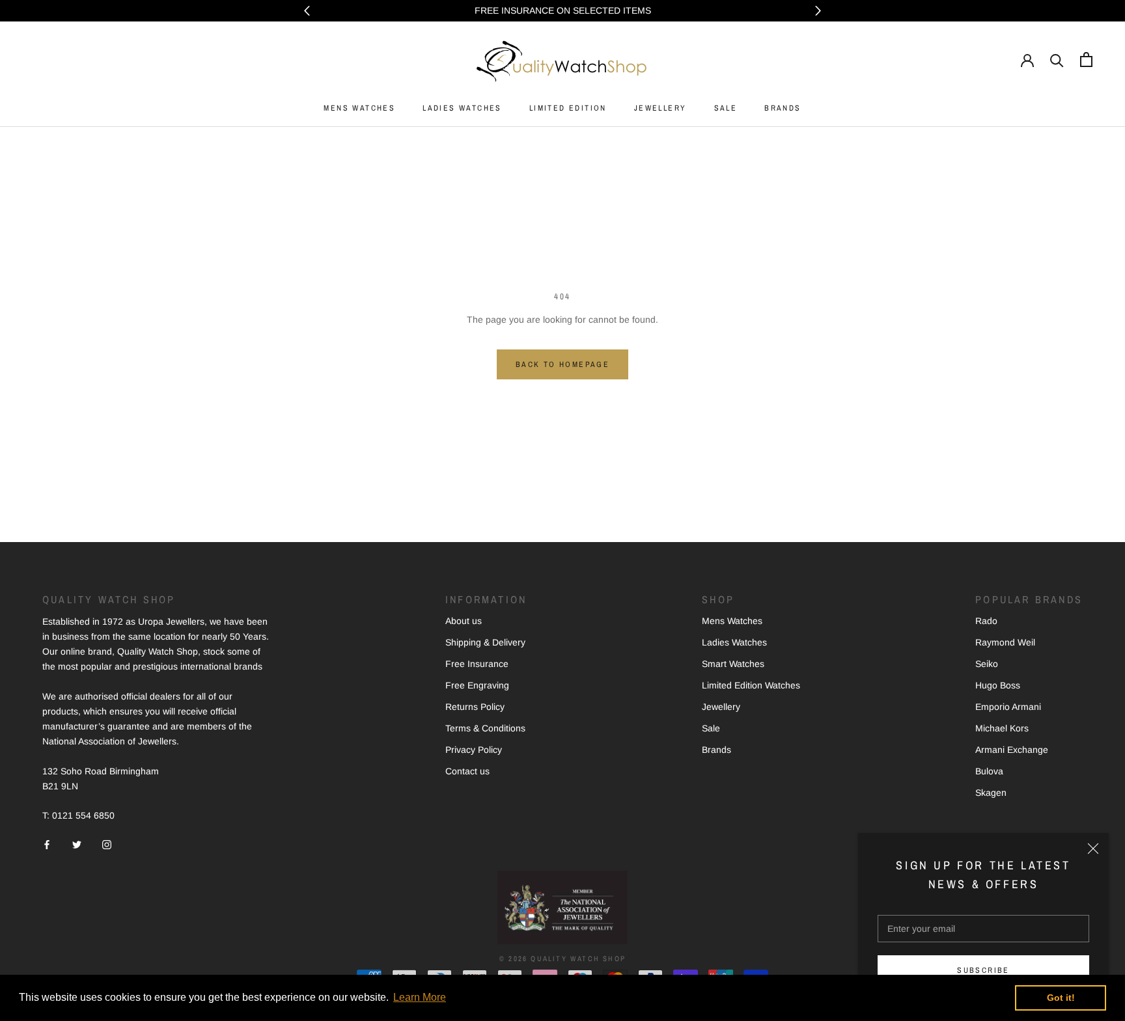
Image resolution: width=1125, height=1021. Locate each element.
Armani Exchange (1011, 749)
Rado (986, 621)
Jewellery (721, 706)
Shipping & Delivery (485, 642)
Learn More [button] (419, 997)
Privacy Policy (473, 749)
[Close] (1093, 848)
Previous (307, 11)
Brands (716, 749)
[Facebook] (46, 843)
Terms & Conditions (485, 728)
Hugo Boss (997, 685)
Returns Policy (475, 706)
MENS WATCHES (359, 108)
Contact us (467, 771)
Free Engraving (477, 685)
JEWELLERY (660, 108)
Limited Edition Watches (751, 685)
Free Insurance (476, 664)
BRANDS (782, 108)
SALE (726, 108)
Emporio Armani (1008, 706)
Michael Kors (1002, 728)
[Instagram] (106, 843)
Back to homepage (562, 364)
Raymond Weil (1005, 642)
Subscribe (983, 970)
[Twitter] (76, 843)
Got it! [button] (1061, 997)
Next (818, 11)
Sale (711, 728)
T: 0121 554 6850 (78, 815)
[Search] (1057, 59)
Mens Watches (732, 621)
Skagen (991, 792)
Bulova (989, 771)
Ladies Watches (734, 642)
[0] (1086, 59)
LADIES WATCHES (462, 108)
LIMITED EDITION (568, 108)
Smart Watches (733, 664)
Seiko (986, 664)
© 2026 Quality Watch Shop (562, 958)
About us (463, 621)
